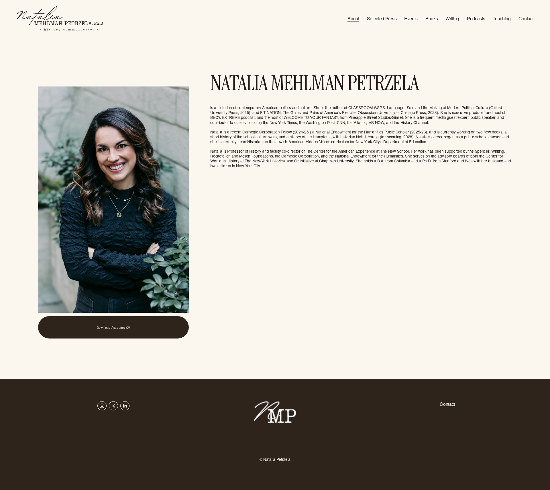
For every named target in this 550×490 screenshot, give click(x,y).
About (353, 18)
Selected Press (382, 18)
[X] (113, 405)
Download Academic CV (113, 327)
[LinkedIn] (124, 405)
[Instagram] (102, 405)
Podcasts (476, 18)
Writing (452, 18)
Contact (526, 18)
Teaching (501, 18)
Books (431, 18)
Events (411, 18)
